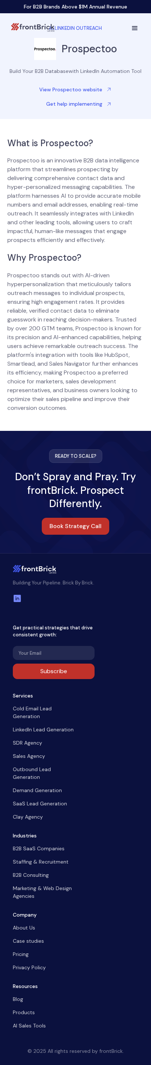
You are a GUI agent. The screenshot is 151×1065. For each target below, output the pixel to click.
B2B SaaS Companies (39, 848)
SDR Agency (27, 742)
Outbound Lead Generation (32, 773)
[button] (135, 28)
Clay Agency (28, 816)
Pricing (21, 954)
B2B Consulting (31, 875)
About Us (24, 927)
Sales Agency (29, 756)
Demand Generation (37, 790)
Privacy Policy (29, 967)
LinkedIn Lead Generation (43, 729)
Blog (18, 999)
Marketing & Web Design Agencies (42, 892)
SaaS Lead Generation (40, 803)
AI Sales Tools (29, 1025)
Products (24, 1012)
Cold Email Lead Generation (32, 712)
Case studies (28, 941)
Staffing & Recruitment (41, 861)
